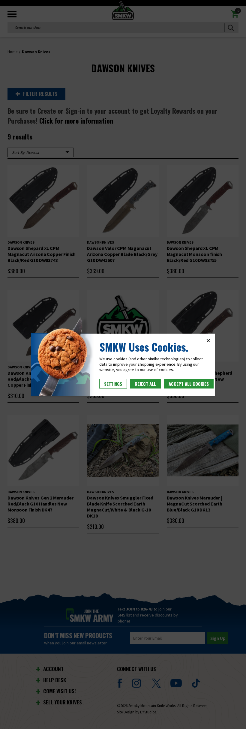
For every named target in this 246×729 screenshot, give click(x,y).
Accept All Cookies (189, 383)
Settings (113, 383)
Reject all (145, 383)
